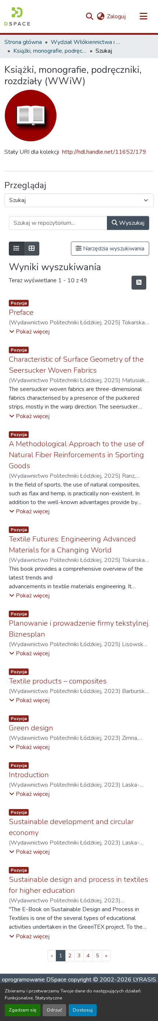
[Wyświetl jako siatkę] (31, 249)
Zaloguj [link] (116, 16)
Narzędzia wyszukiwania (113, 249)
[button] (17, 16)
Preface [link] (21, 312)
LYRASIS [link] (144, 980)
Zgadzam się (22, 1010)
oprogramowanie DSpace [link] (34, 980)
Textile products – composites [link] (58, 681)
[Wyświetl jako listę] (16, 249)
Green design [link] (31, 728)
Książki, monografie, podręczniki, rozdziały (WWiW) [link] (50, 51)
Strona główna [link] (23, 42)
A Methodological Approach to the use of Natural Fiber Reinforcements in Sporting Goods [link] (76, 455)
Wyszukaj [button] (131, 223)
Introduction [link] (29, 775)
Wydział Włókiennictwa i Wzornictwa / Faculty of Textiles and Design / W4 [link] (87, 42)
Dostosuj (83, 1010)
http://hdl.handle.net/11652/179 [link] (104, 152)
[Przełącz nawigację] (143, 16)
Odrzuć (54, 1010)
